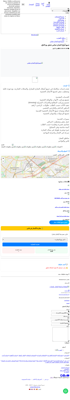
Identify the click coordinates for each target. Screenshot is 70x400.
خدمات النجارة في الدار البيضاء (63, 216)
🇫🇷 (32, 389)
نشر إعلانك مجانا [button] (56, 4)
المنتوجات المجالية (58, 25)
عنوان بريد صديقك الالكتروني (62, 319)
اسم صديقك (66, 316)
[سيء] (10, 144)
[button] (3, 158)
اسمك (67, 309)
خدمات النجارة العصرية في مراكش (62, 207)
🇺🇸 (34, 389)
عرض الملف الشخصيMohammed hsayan (63, 294)
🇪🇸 (36, 389)
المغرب (60, 350)
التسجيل (31, 4)
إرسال (67, 342)
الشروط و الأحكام (48, 360)
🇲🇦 (29, 389)
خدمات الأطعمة (59, 29)
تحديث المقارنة (35, 244)
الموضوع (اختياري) (64, 323)
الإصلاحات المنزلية (58, 23)
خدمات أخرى (60, 30)
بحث (67, 12)
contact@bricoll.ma (35, 387)
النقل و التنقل (60, 27)
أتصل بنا (66, 372)
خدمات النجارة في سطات (64, 189)
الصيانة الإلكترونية (59, 22)
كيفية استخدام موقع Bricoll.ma (28, 360)
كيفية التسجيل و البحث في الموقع (10, 360)
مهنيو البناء (61, 20)
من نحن (66, 360)
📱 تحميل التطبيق (47, 4)
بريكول (52, 377)
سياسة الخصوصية (58, 360)
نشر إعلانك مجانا (64, 370)
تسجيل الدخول (66, 300)
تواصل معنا (39, 360)
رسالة (67, 326)
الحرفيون (61, 18)
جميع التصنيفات (59, 16)
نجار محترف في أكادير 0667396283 (62, 198)
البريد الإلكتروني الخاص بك (62, 313)
